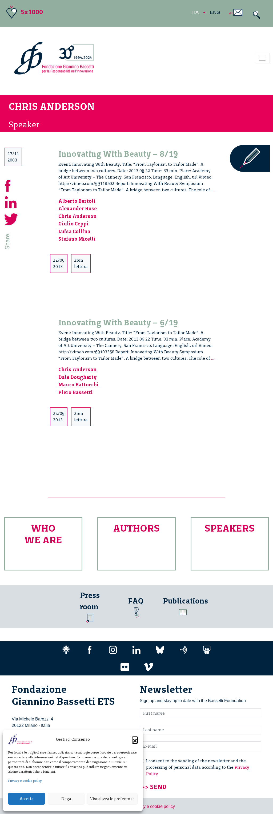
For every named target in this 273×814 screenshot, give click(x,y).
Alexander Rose (77, 208)
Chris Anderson (77, 216)
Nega (66, 798)
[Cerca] (255, 14)
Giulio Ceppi (73, 224)
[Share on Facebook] (11, 185)
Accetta (26, 798)
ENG (215, 12)
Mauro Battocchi (78, 385)
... (212, 189)
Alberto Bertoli (76, 201)
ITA (195, 12)
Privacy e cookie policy (25, 781)
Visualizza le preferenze (112, 798)
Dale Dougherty (77, 377)
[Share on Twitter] (11, 218)
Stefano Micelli (76, 239)
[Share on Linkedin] (11, 201)
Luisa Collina (74, 231)
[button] (135, 739)
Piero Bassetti (75, 392)
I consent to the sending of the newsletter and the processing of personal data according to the (197, 767)
